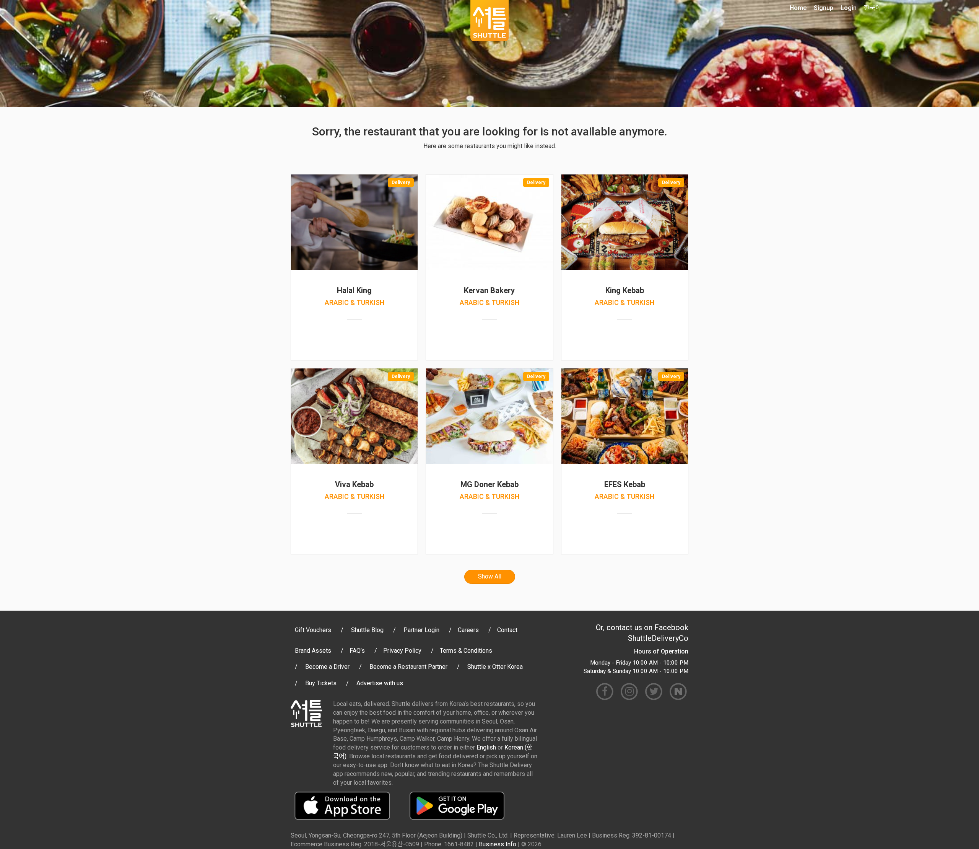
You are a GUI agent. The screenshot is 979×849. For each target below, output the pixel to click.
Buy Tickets (321, 683)
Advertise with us (379, 683)
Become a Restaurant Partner (408, 666)
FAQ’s (357, 650)
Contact (507, 630)
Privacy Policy (402, 650)
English (486, 747)
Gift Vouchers (313, 630)
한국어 (872, 7)
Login (849, 7)
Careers (468, 630)
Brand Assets (313, 650)
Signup (823, 7)
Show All (489, 576)
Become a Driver (327, 666)
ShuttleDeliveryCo (658, 638)
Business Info (497, 844)
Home (798, 7)
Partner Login (421, 630)
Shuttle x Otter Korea (495, 666)
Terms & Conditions (466, 650)
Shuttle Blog (367, 630)
